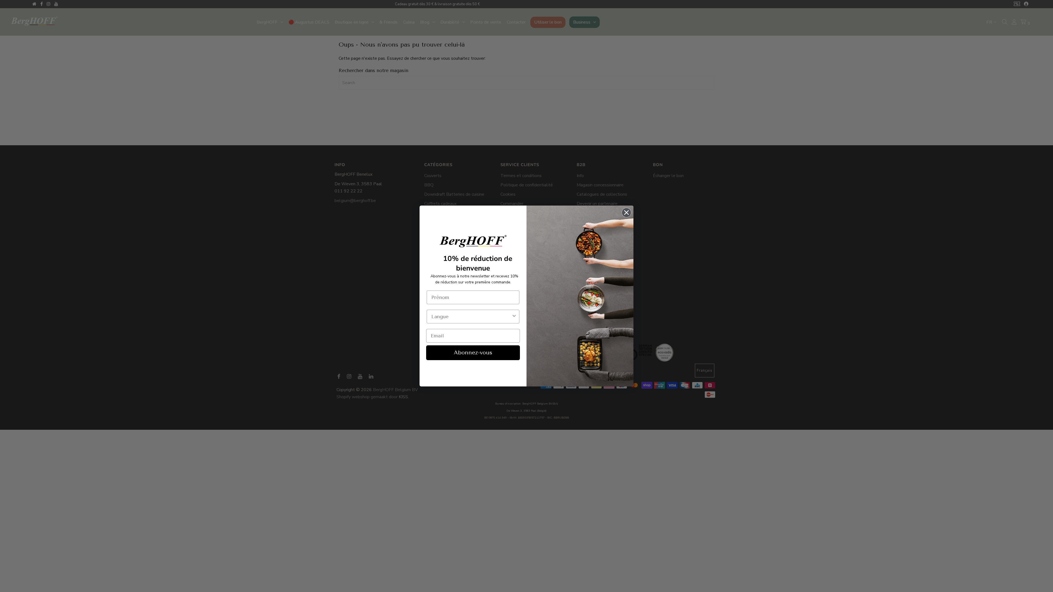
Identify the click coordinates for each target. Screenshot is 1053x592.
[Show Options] (514, 316)
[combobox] (471, 316)
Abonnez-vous (473, 352)
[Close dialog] (626, 212)
